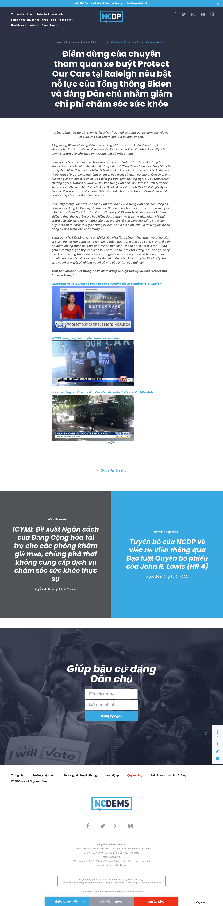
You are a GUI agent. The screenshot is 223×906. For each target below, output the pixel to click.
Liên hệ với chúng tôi (139, 861)
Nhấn (45, 19)
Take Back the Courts (50, 14)
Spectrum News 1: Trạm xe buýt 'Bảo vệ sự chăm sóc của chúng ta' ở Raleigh (107, 284)
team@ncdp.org (111, 856)
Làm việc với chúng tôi (25, 19)
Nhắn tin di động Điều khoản (111, 865)
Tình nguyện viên (44, 775)
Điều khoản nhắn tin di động (169, 775)
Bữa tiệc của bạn (61, 19)
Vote (33, 25)
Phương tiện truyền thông (129, 42)
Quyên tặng (48, 25)
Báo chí (161, 42)
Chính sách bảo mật (114, 861)
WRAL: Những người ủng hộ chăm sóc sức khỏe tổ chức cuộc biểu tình (102, 393)
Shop (30, 14)
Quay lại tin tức (113, 470)
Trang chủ (17, 14)
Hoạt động (17, 25)
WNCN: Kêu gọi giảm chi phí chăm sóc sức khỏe (86, 338)
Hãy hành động (111, 902)
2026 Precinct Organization (29, 781)
